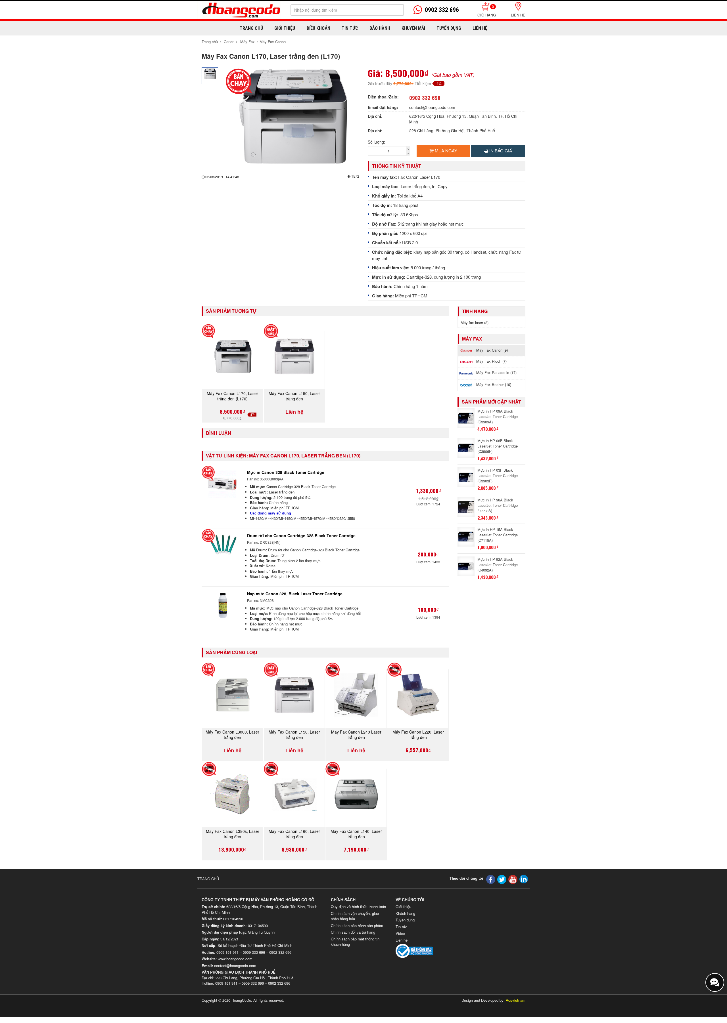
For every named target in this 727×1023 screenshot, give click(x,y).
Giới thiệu (284, 28)
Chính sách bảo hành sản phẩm (357, 925)
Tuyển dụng (448, 28)
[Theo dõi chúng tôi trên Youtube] (513, 878)
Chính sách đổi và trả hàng (353, 932)
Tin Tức (350, 28)
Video (400, 933)
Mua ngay (445, 151)
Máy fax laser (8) (474, 322)
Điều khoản (318, 28)
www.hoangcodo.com (235, 958)
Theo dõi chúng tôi (466, 878)
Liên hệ (518, 15)
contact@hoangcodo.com (432, 107)
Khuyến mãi (413, 28)
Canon (229, 41)
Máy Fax (247, 41)
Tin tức (401, 926)
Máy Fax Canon (273, 41)
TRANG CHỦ (208, 878)
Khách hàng (405, 913)
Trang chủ (251, 28)
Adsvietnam (515, 1000)
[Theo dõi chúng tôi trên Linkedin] (523, 878)
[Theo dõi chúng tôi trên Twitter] (502, 878)
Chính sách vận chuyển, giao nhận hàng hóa (355, 916)
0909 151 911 (227, 952)
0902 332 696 (424, 97)
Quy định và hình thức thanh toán (358, 906)
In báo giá (500, 151)
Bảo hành (379, 28)
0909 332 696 (254, 952)
